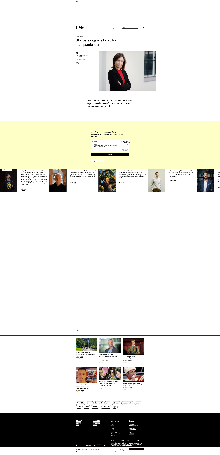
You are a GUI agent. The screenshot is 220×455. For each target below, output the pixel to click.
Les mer (81, 452)
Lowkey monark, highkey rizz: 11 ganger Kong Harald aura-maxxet (132, 384)
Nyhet (83, 59)
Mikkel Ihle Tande (132, 429)
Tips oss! (80, 56)
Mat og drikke (128, 403)
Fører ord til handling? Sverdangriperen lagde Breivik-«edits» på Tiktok (83, 386)
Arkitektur (80, 403)
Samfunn (79, 59)
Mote (126, 387)
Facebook (78, 422)
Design (103, 387)
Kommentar (107, 387)
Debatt (81, 356)
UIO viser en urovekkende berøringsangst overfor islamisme (85, 353)
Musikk (86, 407)
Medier (126, 360)
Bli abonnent (96, 420)
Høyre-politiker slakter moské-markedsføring (131, 357)
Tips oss (95, 425)
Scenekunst (105, 407)
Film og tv (99, 403)
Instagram (78, 423)
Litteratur (116, 403)
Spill (114, 407)
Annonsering (96, 422)
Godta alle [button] (136, 449)
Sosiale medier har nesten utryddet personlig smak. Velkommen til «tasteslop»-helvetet (109, 383)
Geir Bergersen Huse (133, 425)
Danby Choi (131, 421)
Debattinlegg (96, 423)
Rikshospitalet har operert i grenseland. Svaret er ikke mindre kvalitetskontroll (108, 356)
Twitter (77, 425)
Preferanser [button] (136, 451)
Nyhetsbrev (79, 420)
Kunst (108, 403)
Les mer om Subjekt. (127, 445)
